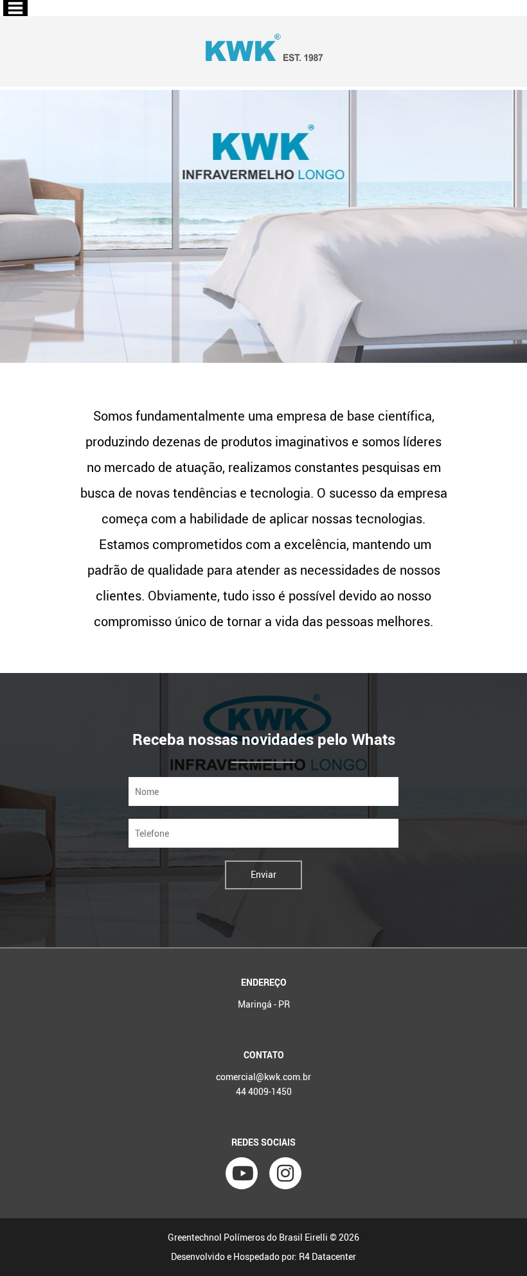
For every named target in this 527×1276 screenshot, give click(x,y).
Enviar (263, 874)
